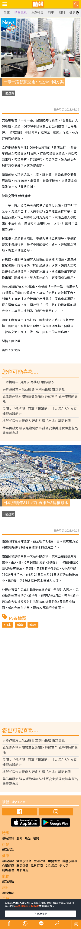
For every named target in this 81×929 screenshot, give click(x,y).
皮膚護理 (8, 870)
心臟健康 (8, 865)
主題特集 (37, 12)
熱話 (28, 838)
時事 (51, 12)
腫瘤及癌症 (69, 861)
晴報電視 (21, 12)
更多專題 (22, 870)
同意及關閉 (40, 913)
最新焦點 (8, 838)
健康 (7, 12)
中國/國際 (8, 93)
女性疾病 (51, 865)
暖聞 (36, 838)
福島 (34, 625)
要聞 (19, 838)
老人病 (63, 865)
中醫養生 (54, 861)
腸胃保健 (22, 865)
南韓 (21, 625)
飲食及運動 (23, 861)
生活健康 (40, 861)
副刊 (62, 12)
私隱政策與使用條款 (27, 906)
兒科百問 (37, 865)
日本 (8, 625)
